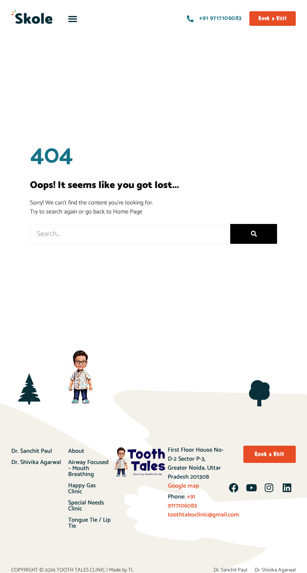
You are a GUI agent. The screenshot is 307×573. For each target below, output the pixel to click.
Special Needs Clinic (86, 506)
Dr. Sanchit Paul (31, 451)
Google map (183, 486)
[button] (72, 18)
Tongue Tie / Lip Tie (89, 523)
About (76, 451)
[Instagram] (269, 487)
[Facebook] (233, 487)
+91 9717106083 (182, 501)
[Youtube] (251, 487)
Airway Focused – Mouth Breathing (88, 468)
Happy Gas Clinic (82, 488)
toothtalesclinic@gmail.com (203, 515)
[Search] (253, 234)
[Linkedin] (287, 487)
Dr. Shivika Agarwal (36, 462)
